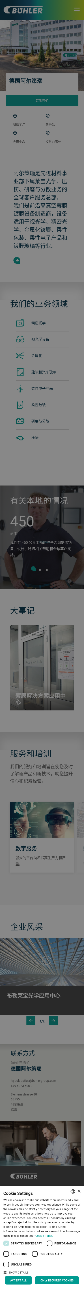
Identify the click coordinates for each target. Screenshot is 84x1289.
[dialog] (42, 1237)
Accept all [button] (18, 1280)
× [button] (79, 1191)
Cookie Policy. (44, 1235)
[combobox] (73, 1191)
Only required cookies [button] (57, 1280)
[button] (42, 1272)
